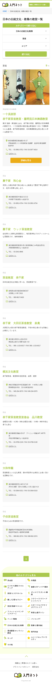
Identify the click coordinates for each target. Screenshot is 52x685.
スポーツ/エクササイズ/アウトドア (39, 606)
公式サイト (12, 154)
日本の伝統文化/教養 (15, 625)
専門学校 (34, 632)
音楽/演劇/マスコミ (15, 606)
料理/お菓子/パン (38, 612)
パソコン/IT (35, 619)
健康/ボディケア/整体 (39, 587)
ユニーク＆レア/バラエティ (39, 638)
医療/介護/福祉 (37, 625)
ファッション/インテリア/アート (15, 613)
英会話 (10, 580)
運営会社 (35, 667)
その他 (10, 645)
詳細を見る (26, 160)
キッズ (10, 638)
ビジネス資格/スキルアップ (15, 587)
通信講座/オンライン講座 (15, 632)
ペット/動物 (12, 619)
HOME (5, 11)
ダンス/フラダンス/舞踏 (39, 593)
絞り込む (26, 54)
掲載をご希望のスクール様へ (37, 4)
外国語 (33, 580)
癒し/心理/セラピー (15, 600)
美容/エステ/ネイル (15, 593)
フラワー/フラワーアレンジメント (39, 600)
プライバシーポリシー (21, 667)
